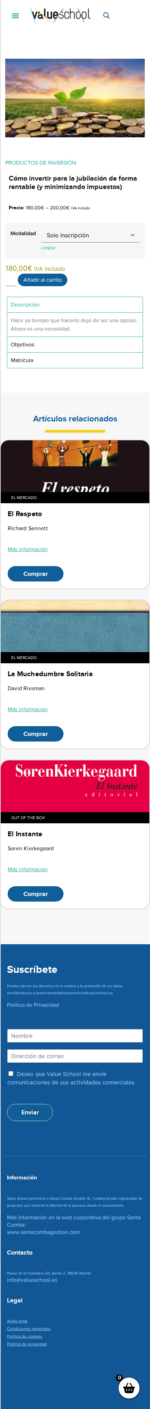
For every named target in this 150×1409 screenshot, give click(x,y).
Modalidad (23, 233)
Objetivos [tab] (22, 344)
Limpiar (48, 247)
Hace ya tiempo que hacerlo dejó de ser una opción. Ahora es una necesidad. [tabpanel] (74, 324)
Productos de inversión (40, 163)
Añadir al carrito (42, 280)
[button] (15, 15)
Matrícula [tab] (22, 360)
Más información (28, 549)
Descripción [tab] (25, 305)
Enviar (30, 1112)
